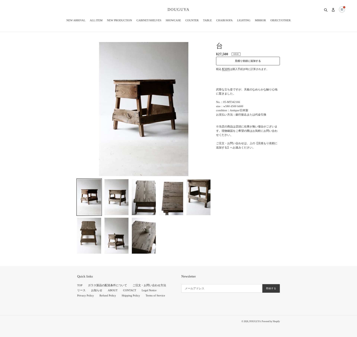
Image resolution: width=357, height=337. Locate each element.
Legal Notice (149, 290)
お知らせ (96, 290)
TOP (79, 285)
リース (81, 290)
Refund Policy (107, 295)
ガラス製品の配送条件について (107, 285)
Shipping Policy (131, 295)
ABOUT (113, 290)
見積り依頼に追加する (248, 61)
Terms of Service (155, 295)
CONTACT (129, 290)
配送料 (226, 69)
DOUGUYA (178, 9)
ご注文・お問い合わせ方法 (149, 285)
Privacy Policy (85, 295)
